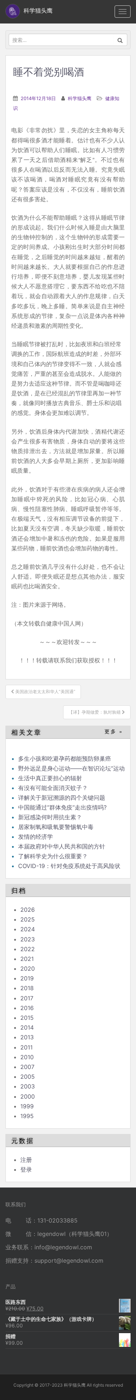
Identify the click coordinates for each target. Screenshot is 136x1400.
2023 (27, 939)
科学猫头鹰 (79, 98)
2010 (27, 1057)
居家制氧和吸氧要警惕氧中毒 (56, 826)
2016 (27, 1008)
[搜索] (120, 40)
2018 (27, 988)
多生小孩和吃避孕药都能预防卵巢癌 (64, 758)
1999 (27, 1106)
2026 (27, 909)
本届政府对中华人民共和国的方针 (61, 846)
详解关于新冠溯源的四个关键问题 (61, 797)
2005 (27, 1076)
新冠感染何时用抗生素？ (50, 817)
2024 (27, 929)
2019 (27, 978)
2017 (26, 998)
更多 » (113, 731)
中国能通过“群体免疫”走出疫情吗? (62, 807)
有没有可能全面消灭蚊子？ (53, 787)
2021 (27, 958)
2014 (27, 1027)
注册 (26, 1159)
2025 (27, 919)
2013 (27, 1037)
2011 (26, 1047)
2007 (27, 1066)
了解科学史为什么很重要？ (53, 856)
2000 (27, 1096)
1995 (27, 1116)
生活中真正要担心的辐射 (50, 778)
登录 (26, 1169)
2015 (27, 1017)
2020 (27, 968)
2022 (27, 949)
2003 (27, 1086)
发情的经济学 (35, 836)
